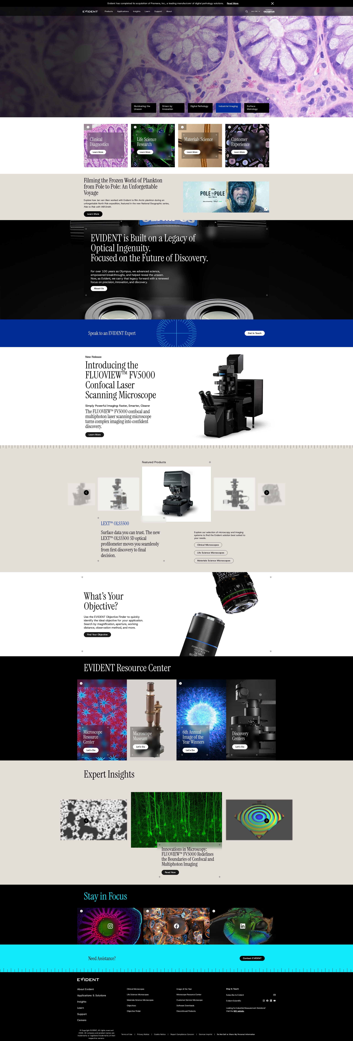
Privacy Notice (143, 1034)
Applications (123, 11)
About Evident (85, 989)
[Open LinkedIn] (242, 926)
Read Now (170, 872)
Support (158, 11)
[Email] (274, 995)
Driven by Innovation (167, 108)
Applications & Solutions (91, 995)
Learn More (93, 69)
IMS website (239, 1011)
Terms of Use (126, 1034)
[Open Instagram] (110, 926)
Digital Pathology (199, 106)
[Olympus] (269, 12)
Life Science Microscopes (210, 552)
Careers (81, 1020)
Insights (136, 11)
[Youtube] (274, 1001)
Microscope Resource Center (188, 994)
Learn (147, 11)
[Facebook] (267, 1001)
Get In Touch (254, 333)
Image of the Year (184, 989)
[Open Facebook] (176, 926)
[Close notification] (272, 3)
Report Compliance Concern (182, 1034)
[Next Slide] (266, 492)
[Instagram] (264, 1001)
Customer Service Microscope (189, 1000)
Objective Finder (134, 1011)
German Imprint (205, 1034)
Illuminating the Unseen (142, 108)
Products (109, 11)
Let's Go (91, 750)
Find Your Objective (97, 634)
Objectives (131, 1005)
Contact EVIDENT (252, 958)
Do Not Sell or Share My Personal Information (236, 1034)
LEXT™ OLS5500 (115, 523)
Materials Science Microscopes (213, 560)
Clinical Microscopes (208, 544)
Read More (233, 3)
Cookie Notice (160, 1034)
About (169, 11)
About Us (99, 288)
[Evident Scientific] (90, 11)
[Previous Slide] (86, 492)
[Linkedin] (271, 1001)
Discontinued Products (186, 1011)
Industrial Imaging (228, 106)
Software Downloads (185, 1005)
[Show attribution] (88, 127)
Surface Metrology (252, 108)
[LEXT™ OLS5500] (176, 494)
